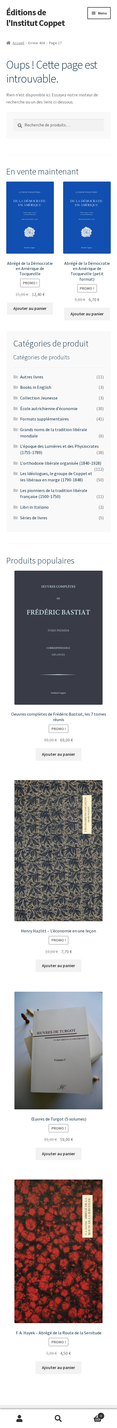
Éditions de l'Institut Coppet (35, 17)
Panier (90, 1414)
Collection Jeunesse (39, 398)
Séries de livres (33, 517)
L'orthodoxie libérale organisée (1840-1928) (60, 463)
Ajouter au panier (30, 308)
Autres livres (31, 377)
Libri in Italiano (34, 507)
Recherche (58, 1418)
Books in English (35, 387)
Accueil (18, 42)
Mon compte (19, 1418)
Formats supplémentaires (44, 419)
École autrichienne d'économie (49, 408)
